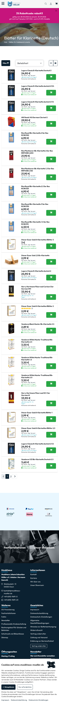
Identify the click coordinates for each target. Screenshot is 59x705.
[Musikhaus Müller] (14, 4)
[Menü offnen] (3, 3)
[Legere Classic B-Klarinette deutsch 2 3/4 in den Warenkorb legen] (51, 93)
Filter (5, 63)
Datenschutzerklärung (19, 700)
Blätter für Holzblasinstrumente (19, 42)
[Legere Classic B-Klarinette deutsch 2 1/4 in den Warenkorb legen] (51, 108)
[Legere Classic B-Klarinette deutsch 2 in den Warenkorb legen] (51, 277)
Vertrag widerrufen (39, 646)
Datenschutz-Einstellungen (38, 700)
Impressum (5, 700)
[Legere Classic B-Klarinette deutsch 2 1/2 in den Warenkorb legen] (51, 450)
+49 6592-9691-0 (11, 596)
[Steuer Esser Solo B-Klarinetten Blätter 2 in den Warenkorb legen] (51, 315)
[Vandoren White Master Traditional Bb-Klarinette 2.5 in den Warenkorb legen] (51, 348)
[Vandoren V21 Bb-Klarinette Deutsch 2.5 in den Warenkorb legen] (51, 466)
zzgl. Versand (31, 75)
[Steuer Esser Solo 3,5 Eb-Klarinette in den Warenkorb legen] (51, 262)
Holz (5, 42)
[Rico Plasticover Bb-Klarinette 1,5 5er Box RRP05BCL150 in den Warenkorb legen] (51, 177)
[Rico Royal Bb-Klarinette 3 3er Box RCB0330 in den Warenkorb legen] (51, 213)
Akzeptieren (9, 687)
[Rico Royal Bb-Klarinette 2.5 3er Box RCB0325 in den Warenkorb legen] (51, 195)
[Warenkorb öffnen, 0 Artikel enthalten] (56, 3)
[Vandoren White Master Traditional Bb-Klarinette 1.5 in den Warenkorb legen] (51, 366)
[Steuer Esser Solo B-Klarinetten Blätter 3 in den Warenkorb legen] (51, 246)
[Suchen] (46, 3)
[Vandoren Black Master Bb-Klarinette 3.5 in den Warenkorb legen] (51, 330)
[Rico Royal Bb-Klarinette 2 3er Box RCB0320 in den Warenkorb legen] (51, 142)
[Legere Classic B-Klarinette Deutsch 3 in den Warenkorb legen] (51, 77)
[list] (51, 63)
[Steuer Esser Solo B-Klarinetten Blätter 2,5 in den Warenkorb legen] (51, 435)
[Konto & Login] (51, 3)
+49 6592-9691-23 (11, 600)
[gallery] (55, 63)
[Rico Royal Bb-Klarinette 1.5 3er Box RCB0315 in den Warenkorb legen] (51, 230)
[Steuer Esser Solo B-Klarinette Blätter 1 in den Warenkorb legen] (51, 419)
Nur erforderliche (25, 687)
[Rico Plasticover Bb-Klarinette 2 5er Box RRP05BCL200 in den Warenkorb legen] (51, 159)
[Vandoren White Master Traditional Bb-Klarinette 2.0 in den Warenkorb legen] (51, 384)
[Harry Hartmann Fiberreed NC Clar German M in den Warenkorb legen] (51, 403)
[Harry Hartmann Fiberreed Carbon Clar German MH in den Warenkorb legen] (51, 297)
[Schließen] (56, 10)
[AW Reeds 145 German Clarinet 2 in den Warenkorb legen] (51, 124)
